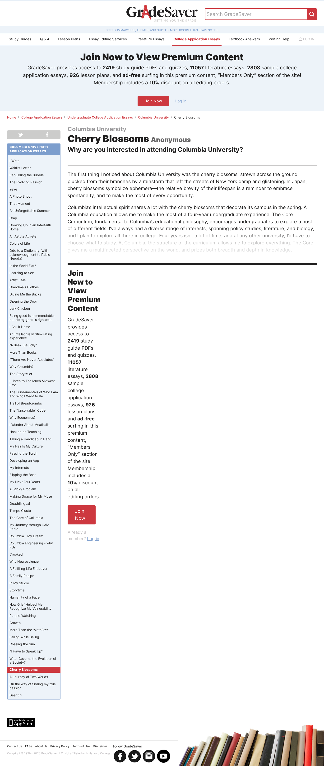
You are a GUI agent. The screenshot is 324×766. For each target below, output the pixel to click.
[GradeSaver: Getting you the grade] (162, 14)
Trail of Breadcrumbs (25, 403)
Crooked (16, 554)
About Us (41, 746)
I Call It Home (19, 327)
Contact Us (14, 746)
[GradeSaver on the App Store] (21, 722)
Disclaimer (100, 746)
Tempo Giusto (20, 511)
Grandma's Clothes (24, 287)
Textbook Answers (244, 39)
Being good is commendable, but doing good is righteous (32, 318)
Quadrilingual (19, 503)
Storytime (16, 590)
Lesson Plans (69, 39)
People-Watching (22, 616)
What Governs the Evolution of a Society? (32, 661)
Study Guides (20, 39)
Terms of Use (81, 746)
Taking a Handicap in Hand (30, 439)
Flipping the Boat (22, 475)
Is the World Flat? (22, 266)
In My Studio (19, 583)
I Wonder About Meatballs (29, 425)
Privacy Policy (59, 746)
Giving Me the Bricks (25, 294)
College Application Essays (196, 39)
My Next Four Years (24, 482)
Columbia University (153, 117)
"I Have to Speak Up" (26, 651)
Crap (13, 218)
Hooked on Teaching (25, 432)
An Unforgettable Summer (29, 211)
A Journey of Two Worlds (28, 677)
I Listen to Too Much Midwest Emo (32, 383)
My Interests (19, 468)
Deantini (15, 695)
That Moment (19, 203)
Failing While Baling (24, 637)
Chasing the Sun (22, 644)
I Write (14, 161)
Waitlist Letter (20, 168)
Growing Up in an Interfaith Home (30, 227)
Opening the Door (23, 301)
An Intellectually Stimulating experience (30, 336)
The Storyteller (20, 374)
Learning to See (21, 273)
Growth (15, 623)
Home (11, 117)
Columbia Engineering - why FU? (31, 545)
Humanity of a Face (24, 597)
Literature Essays (150, 39)
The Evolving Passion (25, 182)
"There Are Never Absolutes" (31, 359)
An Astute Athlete (22, 236)
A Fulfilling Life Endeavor (28, 568)
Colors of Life (19, 243)
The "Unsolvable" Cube (27, 410)
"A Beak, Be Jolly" (23, 345)
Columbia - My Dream (26, 536)
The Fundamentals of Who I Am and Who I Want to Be (33, 394)
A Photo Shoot (20, 196)
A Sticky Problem (22, 489)
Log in (308, 39)
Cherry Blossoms (23, 669)
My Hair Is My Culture (26, 446)
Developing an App (24, 460)
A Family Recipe (21, 576)
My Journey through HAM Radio (29, 527)
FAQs (28, 746)
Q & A (44, 39)
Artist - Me (17, 280)
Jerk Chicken (19, 308)
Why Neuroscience (24, 561)
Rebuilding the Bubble (26, 175)
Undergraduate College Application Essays (100, 117)
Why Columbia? (21, 367)
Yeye (13, 189)
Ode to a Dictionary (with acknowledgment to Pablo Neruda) (29, 254)
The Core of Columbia (26, 518)
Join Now (153, 101)
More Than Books (23, 352)
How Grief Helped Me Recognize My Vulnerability (30, 606)
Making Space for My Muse (30, 496)
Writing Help (279, 39)
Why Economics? (22, 417)
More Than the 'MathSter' (29, 630)
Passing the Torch (23, 453)
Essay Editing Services (108, 39)
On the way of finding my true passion (32, 686)
